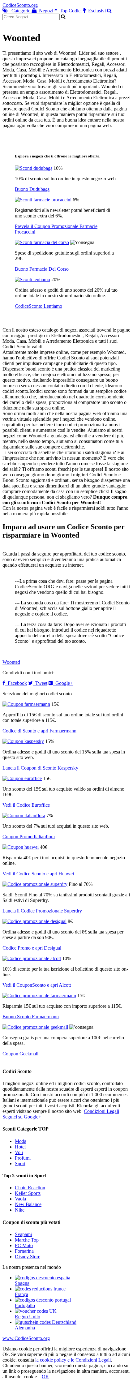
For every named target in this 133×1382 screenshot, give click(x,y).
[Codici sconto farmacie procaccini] (43, 199)
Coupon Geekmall (20, 1053)
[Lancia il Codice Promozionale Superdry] (34, 884)
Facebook (16, 683)
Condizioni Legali (101, 1111)
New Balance (28, 1204)
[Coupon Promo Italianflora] (23, 815)
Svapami (23, 1234)
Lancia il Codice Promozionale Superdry (42, 910)
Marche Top (27, 1240)
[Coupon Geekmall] (35, 1027)
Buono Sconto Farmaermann (30, 1016)
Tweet (40, 683)
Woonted (11, 662)
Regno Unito (27, 1316)
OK (45, 1376)
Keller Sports (28, 1193)
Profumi (23, 1158)
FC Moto (24, 1245)
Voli (19, 1152)
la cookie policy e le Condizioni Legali (73, 1360)
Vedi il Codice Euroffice (26, 805)
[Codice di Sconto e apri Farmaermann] (26, 704)
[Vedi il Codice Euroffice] (22, 778)
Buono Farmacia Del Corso (42, 269)
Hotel (20, 1146)
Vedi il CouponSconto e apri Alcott (36, 985)
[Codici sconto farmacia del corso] (42, 242)
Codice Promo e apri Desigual (31, 948)
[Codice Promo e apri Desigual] (34, 921)
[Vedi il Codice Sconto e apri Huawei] (20, 847)
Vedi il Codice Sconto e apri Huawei (38, 873)
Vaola (20, 1198)
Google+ (63, 683)
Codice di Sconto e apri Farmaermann (39, 730)
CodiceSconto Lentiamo (38, 306)
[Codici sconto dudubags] (33, 168)
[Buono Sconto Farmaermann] (39, 995)
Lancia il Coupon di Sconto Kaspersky (40, 767)
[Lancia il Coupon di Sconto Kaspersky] (23, 741)
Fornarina (24, 1251)
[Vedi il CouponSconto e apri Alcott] (31, 958)
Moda (20, 1141)
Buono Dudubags (32, 189)
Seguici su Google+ (21, 1116)
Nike (19, 1209)
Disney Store (27, 1256)
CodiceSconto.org (20, 5)
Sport (20, 1163)
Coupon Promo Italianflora (28, 836)
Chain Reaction (30, 1187)
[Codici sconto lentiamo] (32, 279)
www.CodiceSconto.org (26, 1338)
